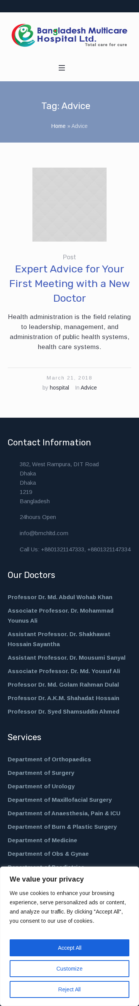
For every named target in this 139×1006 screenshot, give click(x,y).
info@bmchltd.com (44, 533)
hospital (59, 388)
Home (58, 126)
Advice (89, 388)
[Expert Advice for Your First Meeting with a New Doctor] (69, 205)
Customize (69, 969)
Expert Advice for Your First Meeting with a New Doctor (69, 283)
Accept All (69, 948)
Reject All (69, 989)
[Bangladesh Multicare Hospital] (69, 35)
